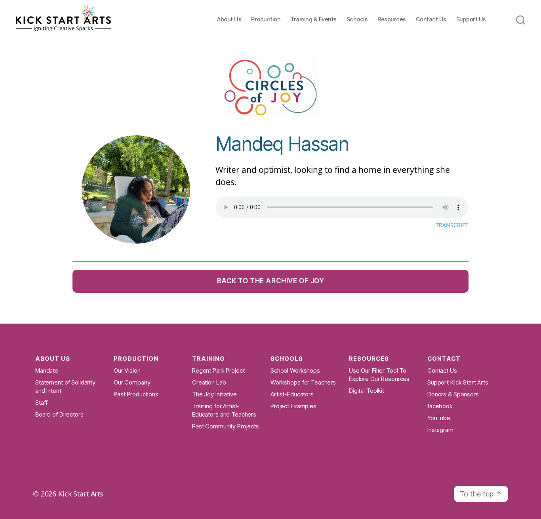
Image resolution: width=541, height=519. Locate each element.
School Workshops (295, 370)
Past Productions (136, 394)
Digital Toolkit (366, 390)
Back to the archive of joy (270, 281)
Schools (357, 19)
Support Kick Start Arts (457, 382)
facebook (440, 406)
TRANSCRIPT (452, 225)
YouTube (438, 418)
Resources (391, 19)
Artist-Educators (292, 394)
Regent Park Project (218, 370)
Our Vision (127, 370)
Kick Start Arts (80, 493)
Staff (41, 402)
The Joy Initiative (214, 394)
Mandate (46, 370)
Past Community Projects (225, 426)
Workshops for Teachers (303, 382)
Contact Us (431, 19)
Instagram (440, 430)
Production (265, 19)
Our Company (132, 382)
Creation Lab (209, 382)
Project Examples (293, 406)
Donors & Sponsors (453, 394)
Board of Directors (59, 414)
